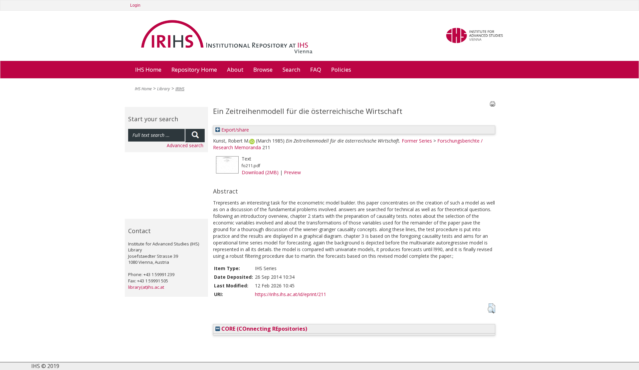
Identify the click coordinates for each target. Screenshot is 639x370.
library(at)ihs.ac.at (146, 287)
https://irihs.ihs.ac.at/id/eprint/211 (290, 294)
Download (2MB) (260, 172)
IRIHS (179, 89)
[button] (491, 308)
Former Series (417, 141)
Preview (292, 172)
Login (135, 5)
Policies (341, 69)
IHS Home (148, 69)
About (235, 69)
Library (163, 89)
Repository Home (194, 69)
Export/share (234, 130)
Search (291, 69)
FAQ (315, 69)
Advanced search (185, 145)
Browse (263, 69)
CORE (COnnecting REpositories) (263, 328)
